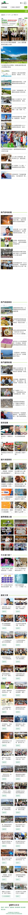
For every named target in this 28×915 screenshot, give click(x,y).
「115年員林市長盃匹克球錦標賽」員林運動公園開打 (7, 642)
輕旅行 (4, 862)
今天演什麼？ (6, 555)
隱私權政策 (17, 907)
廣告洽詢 (3, 909)
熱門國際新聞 (6, 362)
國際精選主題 (6, 517)
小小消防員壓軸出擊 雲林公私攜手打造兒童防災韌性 (20, 809)
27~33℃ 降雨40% (12, 14)
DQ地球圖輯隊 (6, 896)
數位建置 (23, 907)
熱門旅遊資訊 (6, 302)
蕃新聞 (4, 611)
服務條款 (12, 907)
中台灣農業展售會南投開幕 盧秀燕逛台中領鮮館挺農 (20, 692)
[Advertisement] (14, 196)
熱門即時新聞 (6, 212)
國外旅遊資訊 (6, 459)
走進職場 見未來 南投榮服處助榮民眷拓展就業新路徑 (21, 792)
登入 (21, 3)
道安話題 (4, 422)
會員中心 (7, 907)
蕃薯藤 (5, 3)
